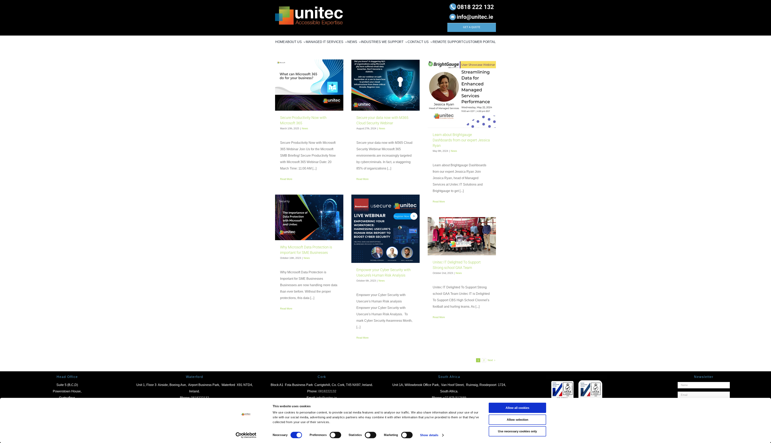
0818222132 (327, 391)
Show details (429, 435)
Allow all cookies (517, 407)
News (305, 128)
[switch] (335, 435)
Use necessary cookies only (517, 431)
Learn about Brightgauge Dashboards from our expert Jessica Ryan (461, 140)
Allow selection (517, 419)
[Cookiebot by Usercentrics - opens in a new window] (246, 435)
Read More (286, 179)
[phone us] (471, 3)
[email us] (471, 13)
